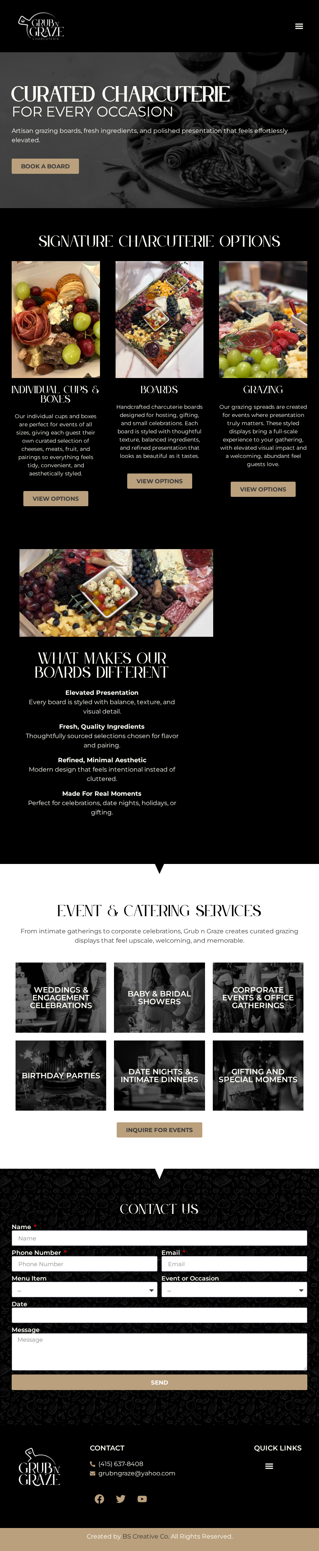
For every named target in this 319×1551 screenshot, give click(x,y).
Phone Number (37, 1253)
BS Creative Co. (146, 1536)
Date (19, 1304)
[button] (299, 25)
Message (26, 1330)
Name (22, 1227)
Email (171, 1253)
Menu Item (29, 1278)
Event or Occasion (190, 1278)
